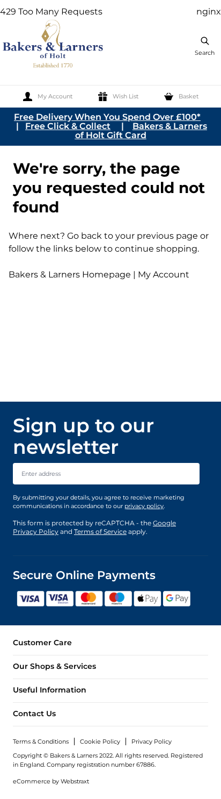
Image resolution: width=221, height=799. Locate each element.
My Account (163, 274)
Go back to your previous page (131, 236)
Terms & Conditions (41, 741)
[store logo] (53, 45)
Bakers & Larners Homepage (70, 274)
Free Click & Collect (67, 126)
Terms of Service (100, 531)
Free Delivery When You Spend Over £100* (107, 117)
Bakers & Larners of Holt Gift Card (141, 130)
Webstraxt (75, 781)
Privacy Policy (151, 741)
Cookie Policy (100, 741)
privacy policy (144, 506)
